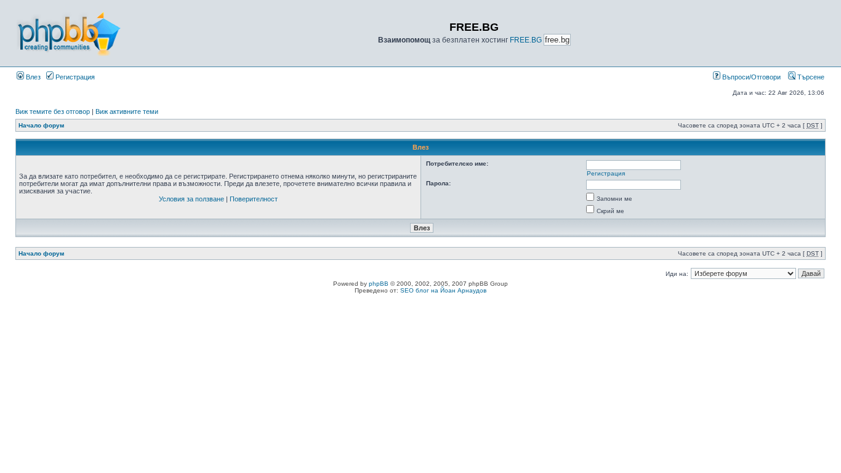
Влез (32, 77)
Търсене (809, 77)
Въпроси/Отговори (750, 77)
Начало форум (41, 125)
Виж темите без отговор (52, 111)
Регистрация (74, 77)
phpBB (378, 283)
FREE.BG (526, 40)
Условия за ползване (191, 199)
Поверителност (254, 199)
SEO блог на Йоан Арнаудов (443, 290)
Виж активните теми (126, 111)
